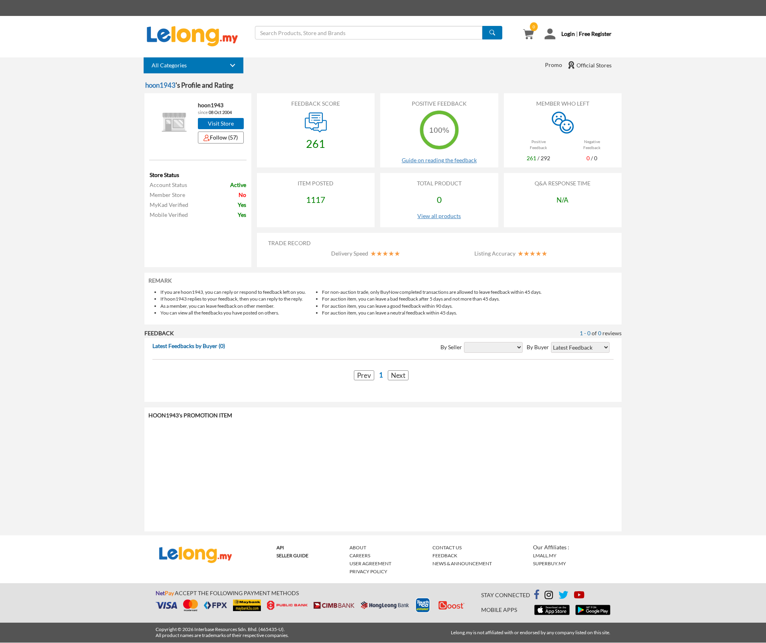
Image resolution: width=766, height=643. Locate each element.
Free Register (595, 33)
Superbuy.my (549, 563)
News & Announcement (462, 563)
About (357, 548)
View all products (439, 215)
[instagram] (549, 596)
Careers (359, 555)
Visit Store (221, 123)
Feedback (444, 555)
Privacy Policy (368, 571)
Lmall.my (545, 555)
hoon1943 (160, 85)
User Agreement (370, 563)
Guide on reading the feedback (439, 160)
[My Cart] (528, 34)
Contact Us (447, 548)
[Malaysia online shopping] (196, 36)
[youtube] (579, 596)
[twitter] (563, 596)
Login (568, 33)
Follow (224, 137)
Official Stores (593, 65)
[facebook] (536, 595)
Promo (553, 64)
